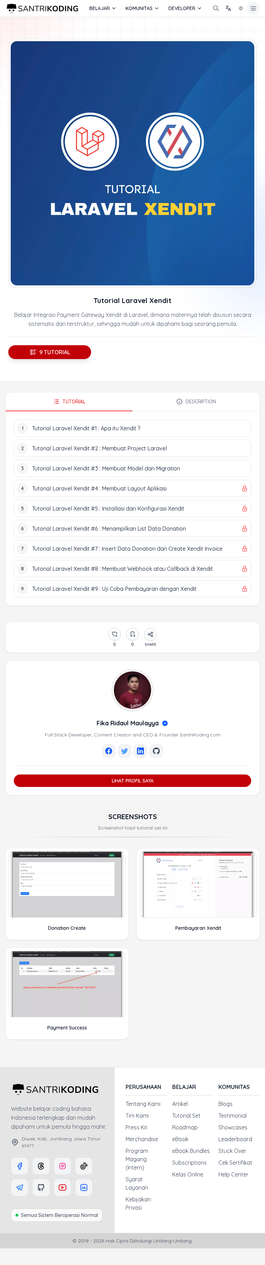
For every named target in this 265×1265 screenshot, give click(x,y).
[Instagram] (62, 1166)
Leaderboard (235, 1139)
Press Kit (136, 1127)
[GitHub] (41, 1187)
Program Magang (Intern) (137, 1159)
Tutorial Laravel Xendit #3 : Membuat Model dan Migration (106, 468)
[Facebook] (19, 1166)
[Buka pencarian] (216, 8)
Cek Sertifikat (235, 1162)
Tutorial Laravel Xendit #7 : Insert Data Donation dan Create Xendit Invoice (127, 548)
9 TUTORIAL (54, 352)
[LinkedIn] (83, 1187)
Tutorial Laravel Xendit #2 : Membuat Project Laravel (99, 448)
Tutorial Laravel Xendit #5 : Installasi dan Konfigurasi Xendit (108, 508)
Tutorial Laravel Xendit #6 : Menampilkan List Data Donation (109, 528)
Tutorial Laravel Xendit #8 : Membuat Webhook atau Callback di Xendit (122, 568)
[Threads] (41, 1166)
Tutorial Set (186, 1115)
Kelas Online (187, 1174)
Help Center (233, 1174)
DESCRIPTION (201, 401)
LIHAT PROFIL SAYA (133, 781)
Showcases (232, 1127)
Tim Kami (137, 1115)
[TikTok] (83, 1166)
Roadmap (185, 1127)
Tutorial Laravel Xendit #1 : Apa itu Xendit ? (86, 428)
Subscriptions (189, 1162)
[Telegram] (19, 1187)
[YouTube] (62, 1187)
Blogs (225, 1103)
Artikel (180, 1103)
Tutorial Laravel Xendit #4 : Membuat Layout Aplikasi (99, 488)
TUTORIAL (73, 401)
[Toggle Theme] (240, 8)
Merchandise (142, 1139)
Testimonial (232, 1115)
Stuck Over (232, 1150)
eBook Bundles (191, 1150)
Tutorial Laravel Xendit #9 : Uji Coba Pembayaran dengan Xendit (114, 588)
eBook (180, 1139)
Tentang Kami (143, 1103)
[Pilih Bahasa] (228, 8)
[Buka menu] (253, 8)
